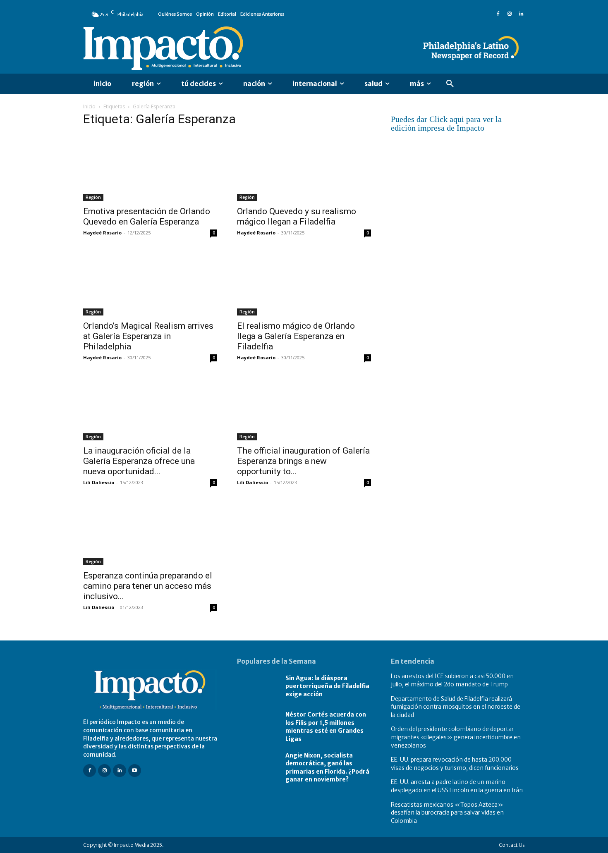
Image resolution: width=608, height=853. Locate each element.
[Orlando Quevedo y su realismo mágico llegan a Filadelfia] (304, 168)
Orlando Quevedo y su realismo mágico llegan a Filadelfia (296, 216)
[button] (450, 84)
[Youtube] (134, 770)
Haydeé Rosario (102, 232)
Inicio (89, 106)
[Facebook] (498, 14)
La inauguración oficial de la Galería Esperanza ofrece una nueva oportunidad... (139, 461)
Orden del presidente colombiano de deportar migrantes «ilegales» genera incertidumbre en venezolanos (456, 737)
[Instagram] (509, 14)
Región (93, 197)
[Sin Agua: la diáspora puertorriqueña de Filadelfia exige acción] (257, 686)
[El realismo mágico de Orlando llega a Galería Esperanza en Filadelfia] (304, 282)
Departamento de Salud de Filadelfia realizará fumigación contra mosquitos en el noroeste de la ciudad (455, 707)
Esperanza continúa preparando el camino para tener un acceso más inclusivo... (147, 586)
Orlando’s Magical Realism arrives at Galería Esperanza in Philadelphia (148, 336)
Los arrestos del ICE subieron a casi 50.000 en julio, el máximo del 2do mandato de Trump (452, 680)
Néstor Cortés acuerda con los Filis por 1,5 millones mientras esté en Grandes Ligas (325, 727)
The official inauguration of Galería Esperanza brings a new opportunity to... (303, 461)
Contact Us (512, 845)
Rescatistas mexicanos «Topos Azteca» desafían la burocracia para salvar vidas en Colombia (447, 812)
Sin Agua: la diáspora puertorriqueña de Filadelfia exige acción (327, 686)
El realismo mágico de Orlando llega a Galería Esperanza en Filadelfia (296, 336)
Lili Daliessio (98, 482)
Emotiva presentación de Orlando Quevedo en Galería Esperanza (146, 216)
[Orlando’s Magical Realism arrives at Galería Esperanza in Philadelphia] (150, 282)
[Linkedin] (521, 14)
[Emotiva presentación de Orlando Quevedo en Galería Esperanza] (150, 168)
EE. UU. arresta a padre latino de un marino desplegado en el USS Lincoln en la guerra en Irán (457, 786)
